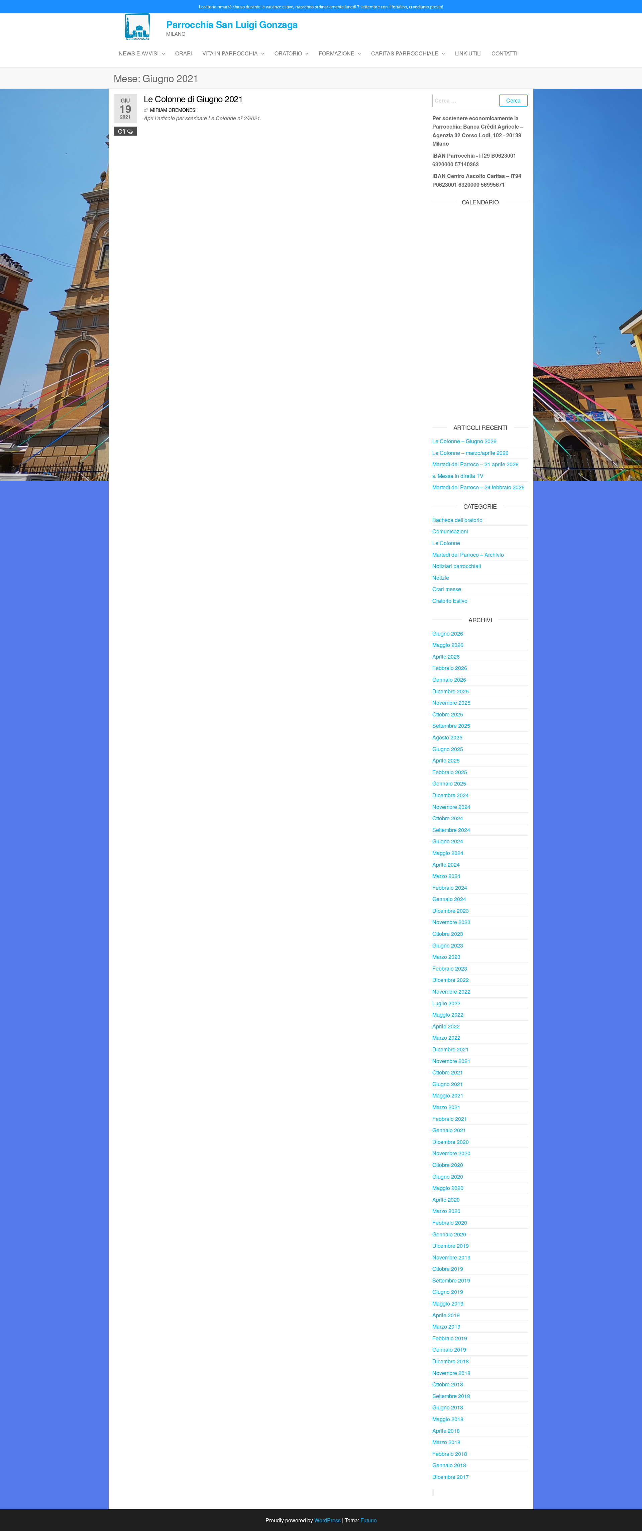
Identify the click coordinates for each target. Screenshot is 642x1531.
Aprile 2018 (446, 1430)
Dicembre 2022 (450, 980)
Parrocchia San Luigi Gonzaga (232, 24)
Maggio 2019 (447, 1303)
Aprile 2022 (446, 1026)
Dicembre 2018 (450, 1361)
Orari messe (446, 589)
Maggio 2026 (447, 645)
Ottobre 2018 (447, 1384)
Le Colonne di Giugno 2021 (193, 98)
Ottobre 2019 (447, 1268)
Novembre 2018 (451, 1373)
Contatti (504, 53)
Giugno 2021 (447, 1084)
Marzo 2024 (446, 876)
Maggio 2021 (447, 1095)
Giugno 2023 (447, 945)
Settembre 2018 (451, 1396)
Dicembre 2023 (450, 910)
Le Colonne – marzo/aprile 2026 (470, 453)
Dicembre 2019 (450, 1245)
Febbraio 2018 (449, 1454)
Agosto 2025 (447, 737)
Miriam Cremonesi (173, 110)
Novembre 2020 (451, 1153)
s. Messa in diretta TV (458, 476)
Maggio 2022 (447, 1014)
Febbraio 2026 (449, 668)
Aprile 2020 (446, 1199)
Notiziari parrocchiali (456, 566)
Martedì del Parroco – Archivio (468, 554)
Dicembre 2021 (450, 1049)
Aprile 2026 (446, 656)
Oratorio (288, 53)
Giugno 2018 (447, 1407)
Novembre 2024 (451, 807)
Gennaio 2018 (449, 1465)
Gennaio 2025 (449, 783)
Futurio (368, 1520)
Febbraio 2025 (449, 772)
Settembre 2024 (451, 830)
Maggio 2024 (447, 853)
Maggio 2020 (447, 1188)
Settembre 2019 (451, 1280)
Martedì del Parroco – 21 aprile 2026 (475, 464)
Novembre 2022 (451, 991)
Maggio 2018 (447, 1419)
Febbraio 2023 (449, 968)
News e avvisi (138, 53)
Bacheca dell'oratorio (457, 520)
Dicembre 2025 (450, 691)
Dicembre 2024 (450, 795)
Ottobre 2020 (447, 1165)
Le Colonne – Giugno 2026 (464, 441)
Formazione (336, 53)
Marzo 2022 (446, 1037)
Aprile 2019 (446, 1315)
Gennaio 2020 (449, 1234)
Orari (183, 53)
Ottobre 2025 (447, 714)
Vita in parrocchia (230, 53)
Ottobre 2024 (447, 818)
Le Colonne (446, 543)
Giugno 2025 (447, 749)
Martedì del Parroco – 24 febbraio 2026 (478, 487)
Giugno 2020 (447, 1176)
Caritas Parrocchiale (404, 53)
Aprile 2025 (446, 760)
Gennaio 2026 (449, 679)
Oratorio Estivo (449, 601)
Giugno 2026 (447, 633)
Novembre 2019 (451, 1257)
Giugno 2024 (447, 841)
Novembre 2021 (451, 1061)
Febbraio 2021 (449, 1119)
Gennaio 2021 (449, 1130)
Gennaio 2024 (449, 899)
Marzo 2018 (446, 1442)
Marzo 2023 (446, 957)
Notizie (440, 577)
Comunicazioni (450, 531)
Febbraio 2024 (449, 887)
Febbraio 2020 (449, 1222)
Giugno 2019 (447, 1292)
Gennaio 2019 (449, 1349)
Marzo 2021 (446, 1107)
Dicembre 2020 (450, 1142)
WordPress (327, 1520)
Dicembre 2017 (450, 1477)
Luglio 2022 (446, 1003)
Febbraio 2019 (449, 1338)
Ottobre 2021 (447, 1072)
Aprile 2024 (446, 864)
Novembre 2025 (451, 702)
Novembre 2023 (451, 922)
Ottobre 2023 (447, 934)
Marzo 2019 (446, 1326)
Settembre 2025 (451, 725)
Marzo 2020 (446, 1211)
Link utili (468, 53)
